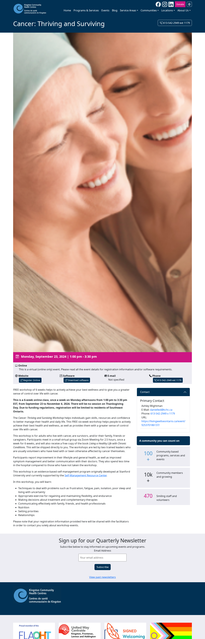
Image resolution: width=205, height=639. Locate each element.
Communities (149, 10)
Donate (180, 4)
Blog (114, 10)
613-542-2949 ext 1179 (176, 23)
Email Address (102, 550)
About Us (183, 10)
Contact (145, 392)
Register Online (31, 380)
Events (105, 10)
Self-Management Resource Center (86, 475)
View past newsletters (102, 577)
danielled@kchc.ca (161, 409)
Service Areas (128, 10)
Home (67, 10)
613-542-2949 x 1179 (163, 413)
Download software (78, 380)
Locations (167, 10)
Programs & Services (86, 10)
